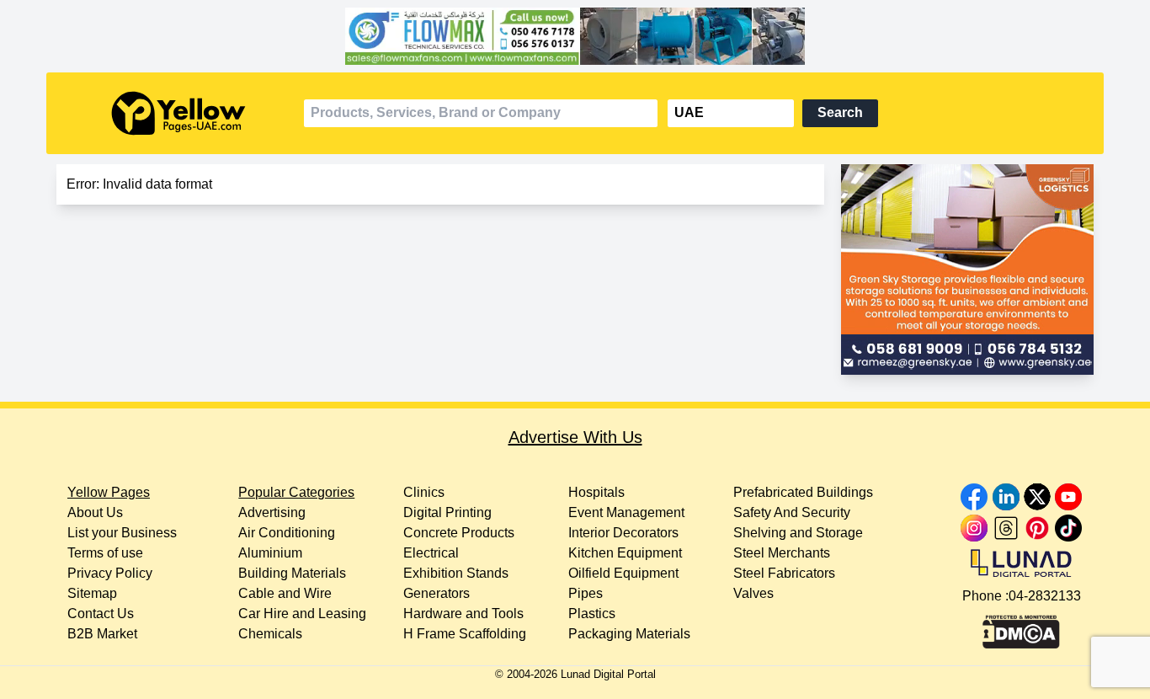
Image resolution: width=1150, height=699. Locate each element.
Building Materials (292, 573)
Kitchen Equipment (625, 553)
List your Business (122, 533)
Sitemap (92, 593)
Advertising (272, 512)
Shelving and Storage (798, 533)
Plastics (591, 613)
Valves (753, 593)
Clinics (424, 492)
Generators (436, 593)
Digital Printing (447, 512)
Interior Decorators (623, 533)
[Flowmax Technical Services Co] (575, 36)
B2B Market (102, 634)
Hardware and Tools (463, 613)
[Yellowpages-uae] (178, 113)
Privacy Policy (109, 573)
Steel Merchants (781, 553)
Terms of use (105, 553)
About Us (95, 512)
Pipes (585, 593)
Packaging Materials (629, 634)
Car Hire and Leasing (302, 613)
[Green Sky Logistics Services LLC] (967, 269)
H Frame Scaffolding (464, 634)
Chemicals (270, 634)
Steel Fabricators (784, 573)
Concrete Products (458, 533)
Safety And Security (791, 512)
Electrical (431, 553)
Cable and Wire (285, 593)
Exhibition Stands (455, 573)
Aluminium (270, 553)
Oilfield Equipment (623, 573)
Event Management (626, 512)
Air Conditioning (286, 533)
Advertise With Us (575, 437)
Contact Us (100, 613)
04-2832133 (1045, 596)
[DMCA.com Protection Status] (1021, 627)
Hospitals (596, 492)
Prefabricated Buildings (803, 492)
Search (840, 112)
